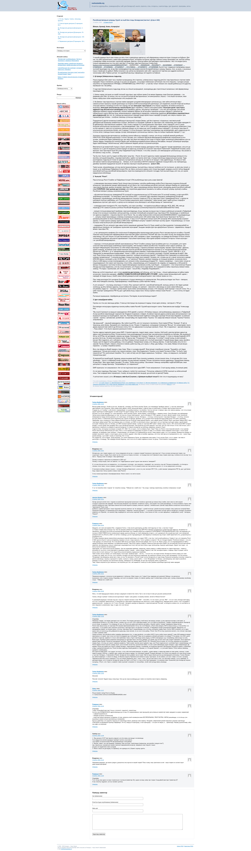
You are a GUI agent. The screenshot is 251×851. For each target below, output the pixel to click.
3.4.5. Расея (139, 382)
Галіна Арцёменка (98, 402)
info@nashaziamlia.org (66, 849)
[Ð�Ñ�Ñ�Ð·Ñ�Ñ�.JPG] (119, 54)
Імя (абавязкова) (97, 796)
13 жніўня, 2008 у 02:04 (98, 525)
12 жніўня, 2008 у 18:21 (98, 450)
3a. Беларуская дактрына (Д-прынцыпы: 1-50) (70, 28)
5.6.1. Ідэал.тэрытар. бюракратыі (115, 384)
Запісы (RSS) (180, 846)
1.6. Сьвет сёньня (104, 382)
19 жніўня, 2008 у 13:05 (98, 775)
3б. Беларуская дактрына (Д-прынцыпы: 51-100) (71, 33)
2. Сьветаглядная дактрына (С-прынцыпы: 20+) (70, 24)
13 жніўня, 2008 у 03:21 (98, 573)
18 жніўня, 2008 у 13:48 (98, 735)
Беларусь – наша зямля (67, 5)
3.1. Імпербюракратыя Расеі (117, 382)
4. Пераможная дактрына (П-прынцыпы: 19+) (71, 41)
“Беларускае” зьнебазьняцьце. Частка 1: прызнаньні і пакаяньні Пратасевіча (70, 59)
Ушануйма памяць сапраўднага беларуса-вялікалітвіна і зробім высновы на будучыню (71, 64)
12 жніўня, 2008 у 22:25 (98, 485)
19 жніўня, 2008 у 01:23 (98, 760)
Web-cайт (95, 808)
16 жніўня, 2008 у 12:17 (98, 690)
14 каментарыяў (108, 22)
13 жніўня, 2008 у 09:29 (98, 591)
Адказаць (95, 442)
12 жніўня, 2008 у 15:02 (98, 404)
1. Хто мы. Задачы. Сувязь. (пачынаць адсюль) (69, 19)
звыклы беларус (97, 497)
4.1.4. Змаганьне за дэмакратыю (167, 382)
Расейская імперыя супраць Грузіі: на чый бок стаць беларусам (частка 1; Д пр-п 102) (126, 20)
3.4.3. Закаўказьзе (131, 382)
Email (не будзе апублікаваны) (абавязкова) (105, 802)
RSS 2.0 (169, 384)
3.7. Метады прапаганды (150, 382)
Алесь (94, 688)
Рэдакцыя (95, 523)
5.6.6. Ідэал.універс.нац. (131, 384)
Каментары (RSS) (188, 846)
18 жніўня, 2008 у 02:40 (98, 706)
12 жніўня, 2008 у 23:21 (98, 499)
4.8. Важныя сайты (181, 382)
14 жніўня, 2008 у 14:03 (98, 673)
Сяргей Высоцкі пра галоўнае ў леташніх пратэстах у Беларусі (70, 68)
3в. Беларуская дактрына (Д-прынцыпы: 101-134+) (71, 37)
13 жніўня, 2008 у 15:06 (98, 616)
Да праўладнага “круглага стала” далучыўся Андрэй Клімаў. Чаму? (71, 73)
